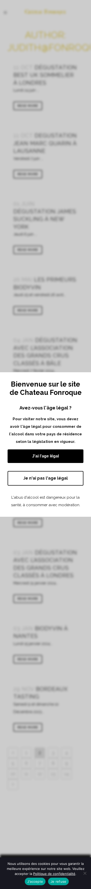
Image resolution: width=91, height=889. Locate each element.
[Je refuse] (84, 873)
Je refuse (58, 881)
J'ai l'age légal (45, 456)
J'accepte (35, 881)
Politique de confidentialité (54, 874)
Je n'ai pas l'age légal (45, 478)
